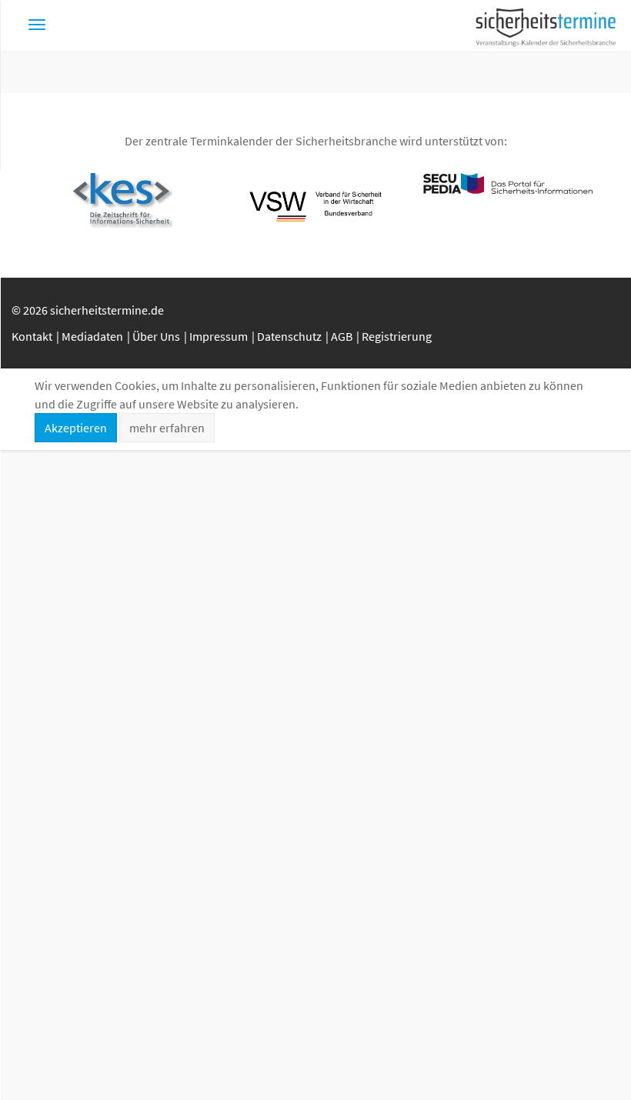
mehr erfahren (167, 427)
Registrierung (397, 336)
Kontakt (32, 336)
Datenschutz (289, 336)
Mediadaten (92, 336)
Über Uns (156, 336)
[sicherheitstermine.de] (546, 26)
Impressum (218, 336)
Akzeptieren (76, 427)
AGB (341, 336)
